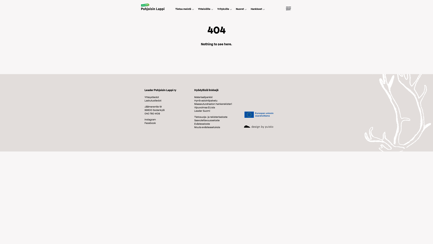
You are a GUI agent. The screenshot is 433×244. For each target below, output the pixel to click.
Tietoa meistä (183, 9)
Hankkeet (256, 9)
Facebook (150, 123)
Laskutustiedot (153, 100)
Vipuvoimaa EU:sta (204, 107)
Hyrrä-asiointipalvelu (205, 100)
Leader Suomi (202, 110)
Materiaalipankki (203, 97)
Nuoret (240, 9)
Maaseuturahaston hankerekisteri (213, 103)
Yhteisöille (204, 9)
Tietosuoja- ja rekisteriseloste (210, 116)
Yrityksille (223, 9)
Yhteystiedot (152, 97)
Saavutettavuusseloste (207, 120)
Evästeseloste (202, 123)
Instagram (150, 119)
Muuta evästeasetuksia (207, 127)
